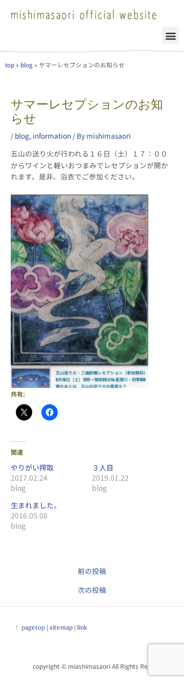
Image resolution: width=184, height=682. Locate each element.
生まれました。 (36, 505)
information (52, 135)
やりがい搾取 (32, 467)
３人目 (102, 467)
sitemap (61, 627)
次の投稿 (92, 590)
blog (26, 65)
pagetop (33, 627)
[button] (170, 35)
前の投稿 (92, 571)
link (82, 627)
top (9, 65)
